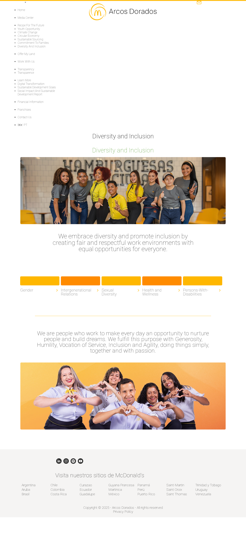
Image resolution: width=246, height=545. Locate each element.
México (113, 494)
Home (21, 10)
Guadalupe (87, 494)
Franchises (24, 109)
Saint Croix (174, 490)
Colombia (57, 490)
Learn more (24, 80)
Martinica (115, 490)
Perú (140, 490)
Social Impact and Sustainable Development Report (36, 92)
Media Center (25, 17)
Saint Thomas (176, 494)
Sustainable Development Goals (37, 87)
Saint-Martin (175, 485)
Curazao (86, 485)
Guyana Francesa (121, 485)
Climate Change (27, 32)
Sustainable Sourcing (30, 39)
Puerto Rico (146, 494)
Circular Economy (28, 35)
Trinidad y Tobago (208, 485)
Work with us (26, 61)
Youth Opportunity (29, 29)
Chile (54, 485)
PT (25, 125)
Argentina (28, 485)
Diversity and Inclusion (32, 46)
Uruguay (201, 490)
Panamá (143, 485)
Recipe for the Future (31, 25)
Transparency (26, 69)
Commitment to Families (33, 43)
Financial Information (31, 102)
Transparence (26, 72)
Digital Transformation (31, 84)
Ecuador (86, 490)
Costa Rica (59, 494)
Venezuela (203, 494)
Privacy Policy (123, 512)
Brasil (25, 494)
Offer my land (26, 54)
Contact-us (25, 117)
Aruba (26, 490)
